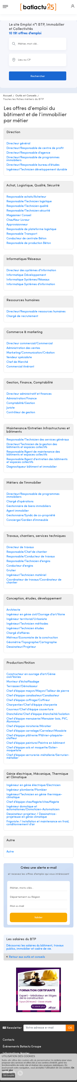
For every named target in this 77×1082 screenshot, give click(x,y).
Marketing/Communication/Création (30, 352)
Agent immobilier (17, 510)
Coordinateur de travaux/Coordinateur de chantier (33, 581)
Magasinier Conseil (18, 215)
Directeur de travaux (20, 547)
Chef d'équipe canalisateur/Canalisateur (32, 695)
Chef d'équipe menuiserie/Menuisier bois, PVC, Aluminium (37, 720)
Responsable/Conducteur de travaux (30, 556)
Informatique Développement (26, 275)
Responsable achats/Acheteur (26, 196)
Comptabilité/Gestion (20, 403)
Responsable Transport (21, 234)
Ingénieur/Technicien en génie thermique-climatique (34, 796)
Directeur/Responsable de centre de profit (35, 148)
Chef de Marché (17, 362)
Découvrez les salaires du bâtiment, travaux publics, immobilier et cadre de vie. (35, 947)
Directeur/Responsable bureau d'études (32, 165)
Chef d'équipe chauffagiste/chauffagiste (32, 802)
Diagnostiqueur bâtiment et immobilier (31, 466)
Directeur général (18, 143)
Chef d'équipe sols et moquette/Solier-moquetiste (32, 749)
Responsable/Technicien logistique (29, 201)
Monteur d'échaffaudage (22, 681)
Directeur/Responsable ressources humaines (36, 311)
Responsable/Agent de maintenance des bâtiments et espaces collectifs (33, 453)
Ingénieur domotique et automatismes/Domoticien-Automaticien (32, 808)
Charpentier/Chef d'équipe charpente (31, 705)
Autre (10, 851)
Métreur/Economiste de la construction (32, 637)
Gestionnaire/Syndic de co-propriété (30, 515)
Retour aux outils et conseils (27, 957)
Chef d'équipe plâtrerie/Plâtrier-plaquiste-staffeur (34, 737)
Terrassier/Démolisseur (22, 686)
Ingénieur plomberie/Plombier (26, 790)
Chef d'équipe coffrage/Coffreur (28, 700)
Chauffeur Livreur (18, 220)
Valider (38, 917)
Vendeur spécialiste (19, 357)
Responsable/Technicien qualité (27, 206)
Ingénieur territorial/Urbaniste (26, 619)
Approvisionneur (17, 224)
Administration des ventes (23, 348)
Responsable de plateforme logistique (31, 229)
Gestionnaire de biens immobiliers (28, 506)
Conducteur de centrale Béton (26, 238)
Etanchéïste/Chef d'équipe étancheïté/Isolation (37, 714)
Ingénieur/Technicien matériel (26, 575)
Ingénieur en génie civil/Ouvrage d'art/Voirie (35, 614)
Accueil (7, 95)
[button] (72, 6)
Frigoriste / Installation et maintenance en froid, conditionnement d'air (37, 823)
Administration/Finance (21, 398)
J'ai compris (8, 1075)
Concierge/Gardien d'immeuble (27, 520)
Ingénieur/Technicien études (25, 628)
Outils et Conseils (26, 95)
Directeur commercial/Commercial (29, 343)
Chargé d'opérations (19, 501)
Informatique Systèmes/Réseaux (27, 279)
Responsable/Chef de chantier (26, 552)
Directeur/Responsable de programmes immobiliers (32, 159)
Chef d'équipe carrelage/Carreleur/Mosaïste (36, 731)
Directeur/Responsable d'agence (28, 152)
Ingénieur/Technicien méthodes (27, 623)
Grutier (11, 570)
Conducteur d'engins (19, 566)
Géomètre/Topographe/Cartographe (31, 642)
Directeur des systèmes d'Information (31, 270)
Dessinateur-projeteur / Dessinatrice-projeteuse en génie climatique (31, 815)
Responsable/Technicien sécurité (28, 210)
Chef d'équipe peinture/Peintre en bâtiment (35, 743)
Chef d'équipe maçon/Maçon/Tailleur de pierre (37, 691)
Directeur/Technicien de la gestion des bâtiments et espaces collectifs (31, 446)
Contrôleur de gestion (20, 412)
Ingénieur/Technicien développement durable (36, 169)
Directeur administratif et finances (29, 394)
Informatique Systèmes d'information (30, 284)
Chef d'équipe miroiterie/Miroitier (28, 726)
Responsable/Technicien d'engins (28, 561)
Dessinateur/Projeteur (21, 647)
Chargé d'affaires (18, 633)
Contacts (8, 1040)
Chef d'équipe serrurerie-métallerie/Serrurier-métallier (37, 756)
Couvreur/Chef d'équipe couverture (30, 709)
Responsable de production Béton (28, 243)
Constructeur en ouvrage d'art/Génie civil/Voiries (31, 676)
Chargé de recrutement (22, 316)
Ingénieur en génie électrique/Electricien (33, 785)
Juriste (10, 407)
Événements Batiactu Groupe (22, 1046)
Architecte (13, 610)
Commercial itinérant (20, 366)
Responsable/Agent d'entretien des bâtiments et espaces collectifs (37, 461)
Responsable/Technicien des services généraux (37, 439)
